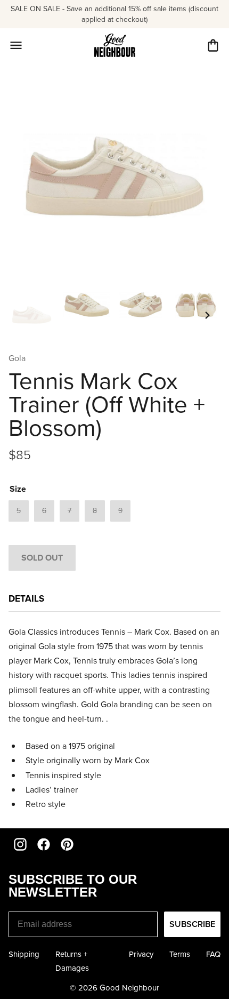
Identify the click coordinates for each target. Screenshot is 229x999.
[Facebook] (43, 844)
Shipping (24, 954)
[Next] (207, 315)
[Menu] (16, 45)
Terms (179, 954)
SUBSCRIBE (192, 924)
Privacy (141, 954)
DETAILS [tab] (26, 598)
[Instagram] (20, 844)
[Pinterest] (67, 844)
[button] (213, 45)
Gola (17, 358)
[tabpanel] (114, 718)
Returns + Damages (72, 961)
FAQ (213, 954)
